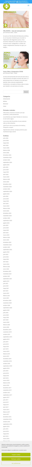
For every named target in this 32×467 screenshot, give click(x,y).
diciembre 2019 (7, 329)
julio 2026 (5, 138)
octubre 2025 (6, 160)
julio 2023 (5, 225)
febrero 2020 (6, 324)
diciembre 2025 (7, 155)
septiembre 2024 (7, 191)
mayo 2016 (6, 434)
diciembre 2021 (7, 271)
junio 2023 (6, 228)
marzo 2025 (6, 177)
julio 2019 (5, 341)
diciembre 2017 (7, 387)
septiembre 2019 (7, 337)
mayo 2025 (6, 172)
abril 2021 (5, 291)
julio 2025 (5, 167)
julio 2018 (5, 370)
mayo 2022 (6, 259)
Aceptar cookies (16, 454)
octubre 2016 (6, 421)
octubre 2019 (6, 334)
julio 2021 (5, 283)
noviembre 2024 (7, 186)
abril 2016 (5, 436)
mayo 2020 (6, 317)
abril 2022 (5, 261)
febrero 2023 (6, 237)
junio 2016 (6, 431)
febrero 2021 (6, 295)
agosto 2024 (6, 194)
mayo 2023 (6, 230)
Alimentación (6, 99)
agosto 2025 (6, 164)
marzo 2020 (6, 322)
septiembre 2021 (7, 278)
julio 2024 (5, 196)
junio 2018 (6, 373)
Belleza (5, 101)
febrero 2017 (6, 412)
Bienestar (5, 103)
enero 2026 (6, 152)
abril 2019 (5, 349)
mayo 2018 (6, 375)
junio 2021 (6, 286)
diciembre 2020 (7, 300)
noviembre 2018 (7, 361)
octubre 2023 (6, 218)
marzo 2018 (6, 380)
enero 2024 (6, 211)
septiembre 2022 (7, 249)
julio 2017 (5, 400)
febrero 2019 (6, 354)
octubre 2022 (6, 247)
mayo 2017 (6, 404)
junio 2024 (6, 198)
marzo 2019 (6, 351)
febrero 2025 (6, 179)
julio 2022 (5, 254)
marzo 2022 (6, 264)
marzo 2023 (6, 235)
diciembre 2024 (7, 184)
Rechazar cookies (16, 459)
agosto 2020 (6, 310)
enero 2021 (6, 298)
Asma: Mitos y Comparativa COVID (13, 71)
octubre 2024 (6, 189)
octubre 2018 (6, 363)
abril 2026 (5, 145)
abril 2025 (5, 174)
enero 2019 (6, 356)
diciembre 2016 (7, 417)
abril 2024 (5, 203)
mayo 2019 (6, 346)
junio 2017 (6, 402)
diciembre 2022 (7, 242)
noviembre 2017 (7, 390)
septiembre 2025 (7, 162)
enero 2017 (6, 414)
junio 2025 (6, 169)
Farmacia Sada (9, 32)
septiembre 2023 (7, 220)
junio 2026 (6, 140)
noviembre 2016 (7, 419)
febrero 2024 (6, 208)
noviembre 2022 (7, 244)
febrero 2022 (6, 266)
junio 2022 (6, 257)
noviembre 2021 (7, 274)
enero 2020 (6, 327)
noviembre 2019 (7, 332)
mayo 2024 (6, 201)
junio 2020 (6, 315)
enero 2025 (6, 181)
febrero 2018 (6, 383)
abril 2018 (5, 378)
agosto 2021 (6, 281)
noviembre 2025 (7, 157)
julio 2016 (5, 429)
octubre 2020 (6, 305)
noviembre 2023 (7, 215)
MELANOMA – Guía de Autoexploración (14, 31)
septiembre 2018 (7, 366)
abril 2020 (5, 320)
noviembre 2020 (7, 303)
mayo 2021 (6, 288)
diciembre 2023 (7, 213)
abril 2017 (5, 407)
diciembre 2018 (7, 358)
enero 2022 (6, 269)
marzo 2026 (6, 148)
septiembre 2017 (7, 395)
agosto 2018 (6, 368)
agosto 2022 (6, 252)
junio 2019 (6, 344)
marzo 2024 (6, 206)
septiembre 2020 (7, 307)
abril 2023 (5, 232)
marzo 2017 (6, 409)
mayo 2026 (6, 143)
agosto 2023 (6, 223)
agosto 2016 (6, 426)
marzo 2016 (6, 438)
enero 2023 (6, 240)
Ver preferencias (16, 463)
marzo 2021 (6, 293)
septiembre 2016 (7, 424)
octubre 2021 (6, 276)
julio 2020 (5, 312)
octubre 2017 (6, 392)
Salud (15, 32)
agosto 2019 (6, 339)
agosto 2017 (6, 397)
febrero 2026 (6, 150)
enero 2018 (6, 385)
